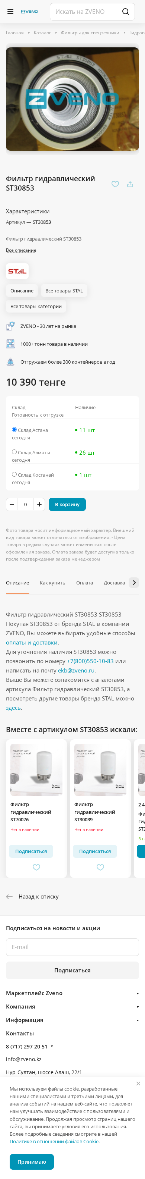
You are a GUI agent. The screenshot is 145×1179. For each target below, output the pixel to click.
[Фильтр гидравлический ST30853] (72, 99)
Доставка (114, 582)
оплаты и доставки (32, 642)
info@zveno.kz (24, 1059)
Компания (20, 1006)
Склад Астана (33, 430)
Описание (17, 582)
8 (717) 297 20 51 (27, 1046)
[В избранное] (115, 184)
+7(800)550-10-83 (90, 661)
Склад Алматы (34, 452)
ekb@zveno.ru (76, 670)
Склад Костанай (36, 474)
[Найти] (125, 12)
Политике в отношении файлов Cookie (54, 1141)
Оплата (84, 582)
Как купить (52, 582)
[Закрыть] (138, 1083)
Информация (25, 1019)
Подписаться (72, 970)
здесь (13, 707)
